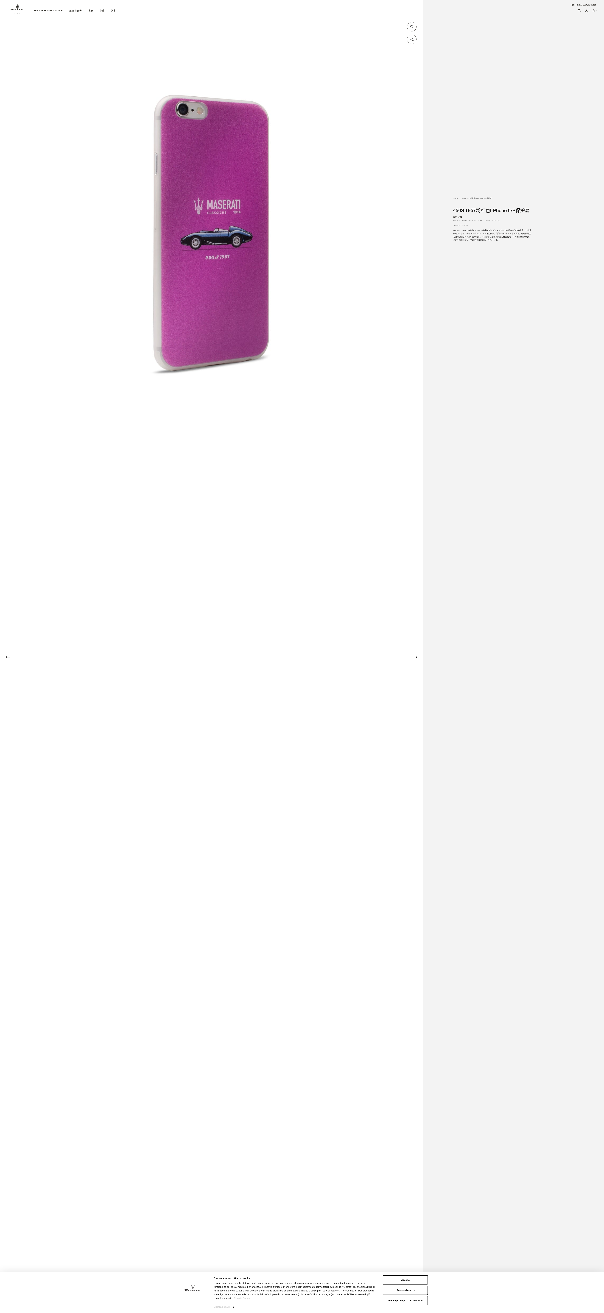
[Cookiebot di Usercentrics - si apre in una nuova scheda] (193, 1307)
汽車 (113, 10)
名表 (91, 10)
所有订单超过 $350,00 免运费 (583, 5)
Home (455, 198)
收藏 (102, 10)
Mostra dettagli (222, 1306)
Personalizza (404, 1290)
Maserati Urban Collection (48, 10)
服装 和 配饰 (75, 10)
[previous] (8, 657)
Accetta (405, 1280)
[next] (415, 657)
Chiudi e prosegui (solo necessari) (405, 1300)
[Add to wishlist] (412, 26)
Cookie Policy (242, 1298)
